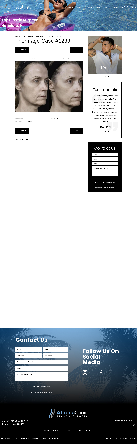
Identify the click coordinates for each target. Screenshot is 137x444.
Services (70, 7)
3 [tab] (105, 76)
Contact (115, 7)
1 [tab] (97, 76)
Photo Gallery (28, 36)
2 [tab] (101, 76)
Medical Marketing (41, 438)
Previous (22, 50)
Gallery (80, 7)
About (98, 7)
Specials (89, 7)
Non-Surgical (40, 36)
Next (77, 50)
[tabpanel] (105, 55)
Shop (106, 7)
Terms (113, 187)
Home (17, 36)
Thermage (52, 36)
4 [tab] (108, 76)
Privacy (109, 187)
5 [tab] (112, 76)
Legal (78, 430)
